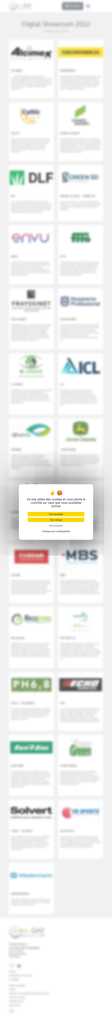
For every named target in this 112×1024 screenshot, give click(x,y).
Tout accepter (56, 514)
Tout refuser (56, 519)
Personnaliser (56, 525)
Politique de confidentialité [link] (56, 531)
